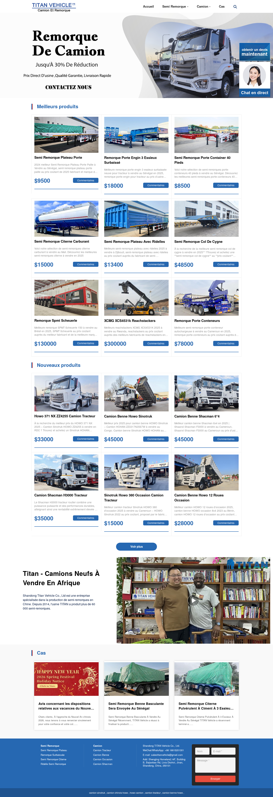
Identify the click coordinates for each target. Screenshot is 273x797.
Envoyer (215, 778)
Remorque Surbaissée (52, 755)
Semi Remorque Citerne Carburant (61, 241)
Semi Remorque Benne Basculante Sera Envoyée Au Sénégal (136, 705)
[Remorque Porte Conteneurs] (206, 298)
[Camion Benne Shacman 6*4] (206, 393)
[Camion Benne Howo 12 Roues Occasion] (206, 472)
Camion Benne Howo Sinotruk (128, 416)
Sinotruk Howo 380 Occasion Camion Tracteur (133, 497)
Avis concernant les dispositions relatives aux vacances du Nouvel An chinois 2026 (65, 705)
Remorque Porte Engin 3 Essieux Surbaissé (130, 160)
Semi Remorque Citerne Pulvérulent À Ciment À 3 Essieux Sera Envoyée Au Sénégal (205, 705)
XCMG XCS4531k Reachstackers (129, 320)
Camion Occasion (102, 759)
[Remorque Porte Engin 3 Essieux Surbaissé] (136, 135)
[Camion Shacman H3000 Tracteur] (66, 472)
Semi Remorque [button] (174, 6)
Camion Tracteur (102, 750)
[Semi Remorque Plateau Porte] (66, 135)
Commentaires (85, 180)
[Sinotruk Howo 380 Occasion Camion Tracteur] (136, 472)
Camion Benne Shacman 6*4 (197, 416)
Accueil (148, 6)
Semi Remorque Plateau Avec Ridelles (134, 241)
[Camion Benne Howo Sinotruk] (136, 393)
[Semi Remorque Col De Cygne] (206, 219)
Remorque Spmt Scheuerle (55, 320)
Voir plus (136, 546)
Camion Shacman (102, 764)
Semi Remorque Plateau (54, 750)
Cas (222, 6)
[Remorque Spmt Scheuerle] (66, 298)
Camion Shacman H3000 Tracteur (60, 495)
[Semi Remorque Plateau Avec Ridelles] (136, 219)
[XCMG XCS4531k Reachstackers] (136, 298)
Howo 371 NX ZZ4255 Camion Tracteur (64, 416)
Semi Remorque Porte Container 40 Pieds (202, 160)
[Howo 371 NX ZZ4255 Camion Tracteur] (66, 393)
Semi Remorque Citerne (53, 759)
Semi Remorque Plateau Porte (58, 157)
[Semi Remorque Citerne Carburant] (66, 219)
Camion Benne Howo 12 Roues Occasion (199, 497)
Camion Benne (101, 755)
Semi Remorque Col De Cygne (198, 241)
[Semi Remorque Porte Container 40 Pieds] (206, 135)
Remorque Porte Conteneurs (197, 320)
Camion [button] (203, 6)
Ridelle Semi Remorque (53, 764)
